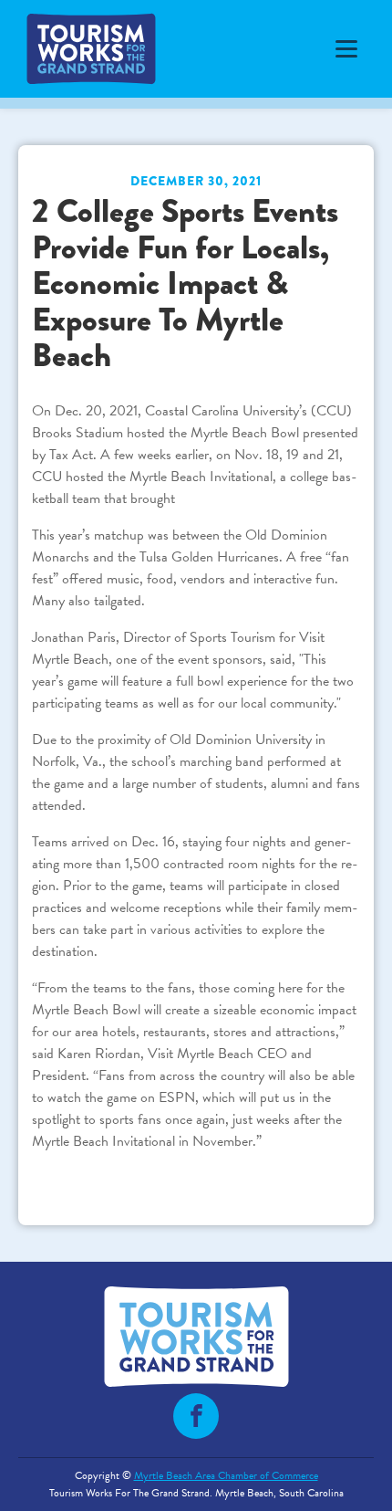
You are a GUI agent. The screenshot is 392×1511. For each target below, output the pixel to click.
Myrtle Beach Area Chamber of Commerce (226, 1475)
